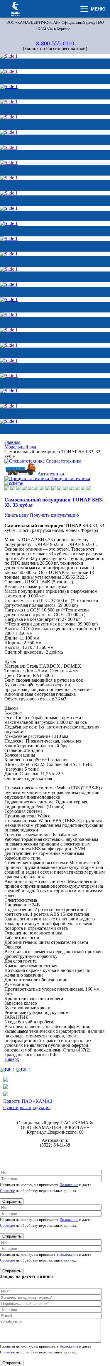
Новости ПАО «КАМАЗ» (29, 1101)
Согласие (7, 1190)
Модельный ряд (20, 446)
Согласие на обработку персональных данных (55, 1157)
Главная (12, 442)
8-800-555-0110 (55, 43)
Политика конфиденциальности (55, 1153)
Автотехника (51, 473)
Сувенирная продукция (26, 1107)
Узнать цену (16, 515)
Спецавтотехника (63, 460)
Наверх (11, 1059)
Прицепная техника (70, 478)
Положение (69, 1185)
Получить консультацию (54, 515)
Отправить (11, 1201)
